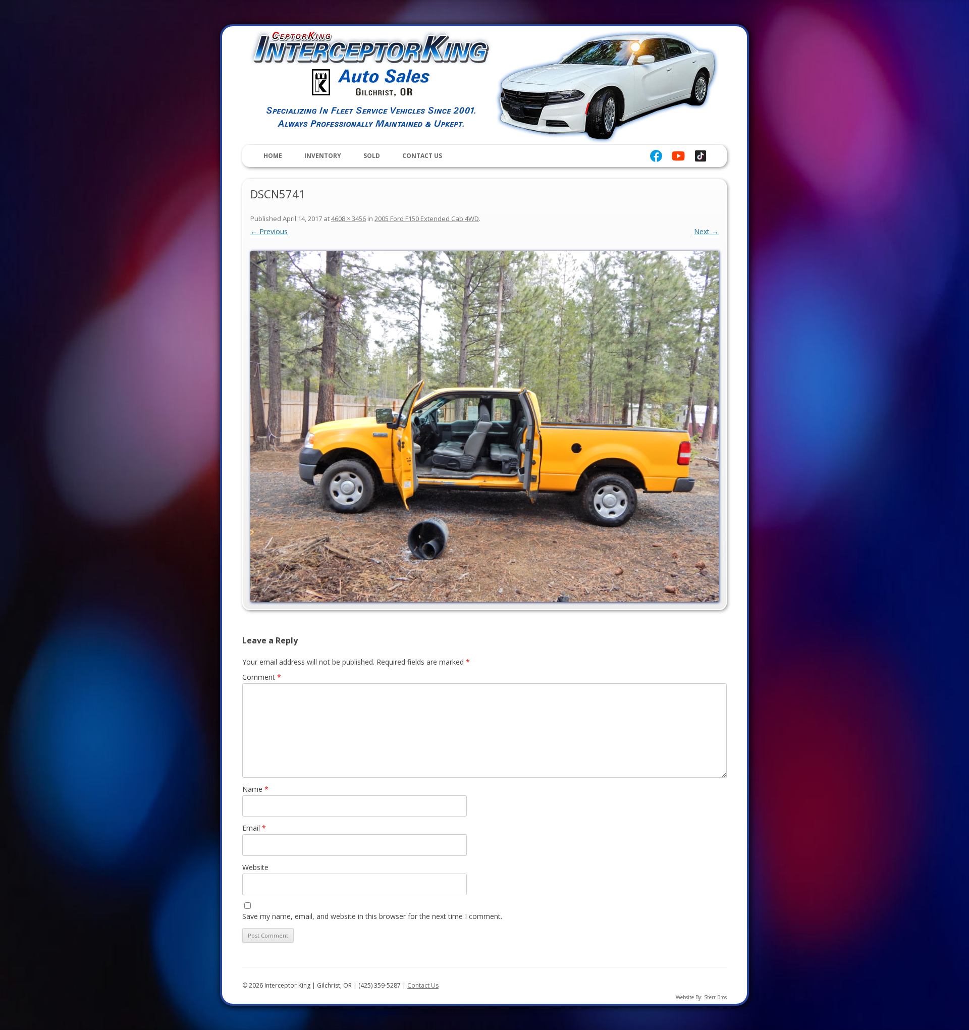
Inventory (322, 155)
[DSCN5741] (484, 426)
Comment (261, 677)
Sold (371, 155)
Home (272, 155)
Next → (706, 231)
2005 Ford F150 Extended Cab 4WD (426, 218)
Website (255, 867)
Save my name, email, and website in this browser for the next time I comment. (372, 916)
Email (254, 828)
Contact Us (422, 155)
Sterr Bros (715, 997)
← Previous (269, 231)
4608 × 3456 (348, 218)
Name (255, 789)
